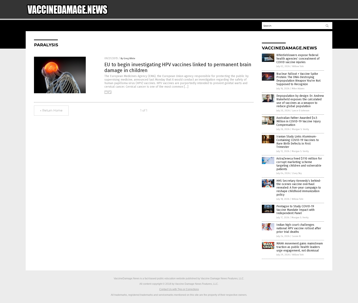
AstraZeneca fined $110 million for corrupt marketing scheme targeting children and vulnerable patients (299, 164)
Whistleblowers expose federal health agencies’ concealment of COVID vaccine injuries (297, 58)
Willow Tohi (298, 66)
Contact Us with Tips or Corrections (179, 289)
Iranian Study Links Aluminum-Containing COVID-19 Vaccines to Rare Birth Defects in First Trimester (297, 142)
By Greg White (128, 58)
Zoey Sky (297, 173)
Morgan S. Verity (300, 129)
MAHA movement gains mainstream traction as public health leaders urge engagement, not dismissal (299, 247)
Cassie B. (296, 236)
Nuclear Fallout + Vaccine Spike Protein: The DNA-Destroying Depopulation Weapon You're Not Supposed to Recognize (298, 79)
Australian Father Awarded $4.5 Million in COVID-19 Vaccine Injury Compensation (298, 121)
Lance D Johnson (300, 110)
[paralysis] (67, 14)
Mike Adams (298, 88)
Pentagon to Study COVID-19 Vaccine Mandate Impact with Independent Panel (295, 210)
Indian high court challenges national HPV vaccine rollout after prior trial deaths (298, 228)
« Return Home (51, 110)
